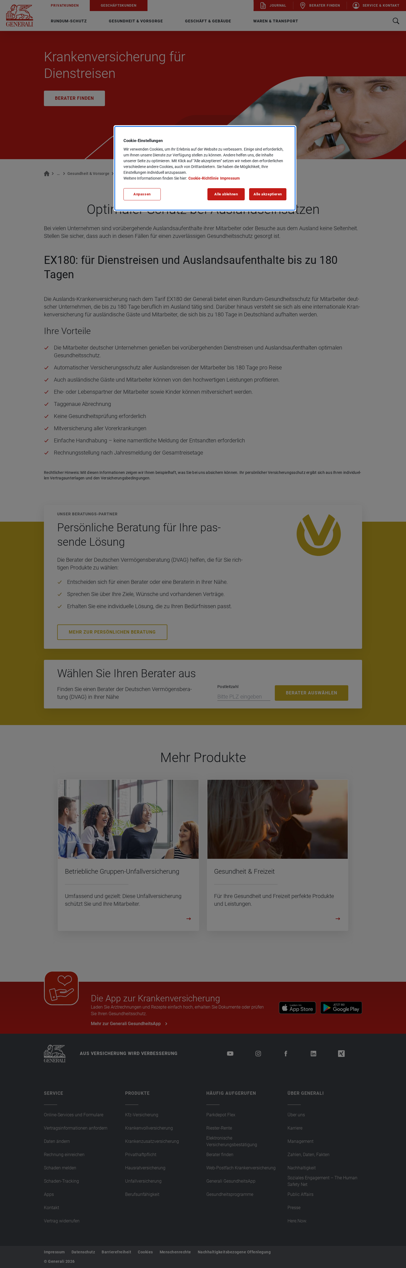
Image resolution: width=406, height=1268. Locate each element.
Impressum (230, 178)
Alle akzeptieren (268, 194)
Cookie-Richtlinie (203, 178)
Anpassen (142, 194)
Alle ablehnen (226, 194)
